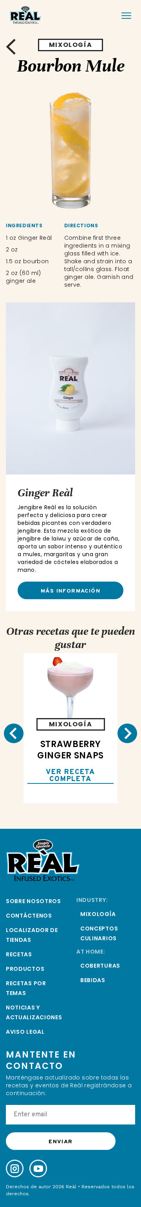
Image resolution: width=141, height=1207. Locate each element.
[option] (70, 151)
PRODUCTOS (25, 969)
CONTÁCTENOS (29, 916)
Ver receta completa (70, 776)
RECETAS (19, 954)
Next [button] (127, 733)
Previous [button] (14, 733)
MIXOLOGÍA (98, 914)
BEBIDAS (92, 980)
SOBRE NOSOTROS (33, 901)
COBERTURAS (100, 966)
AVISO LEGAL (25, 1032)
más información (70, 591)
